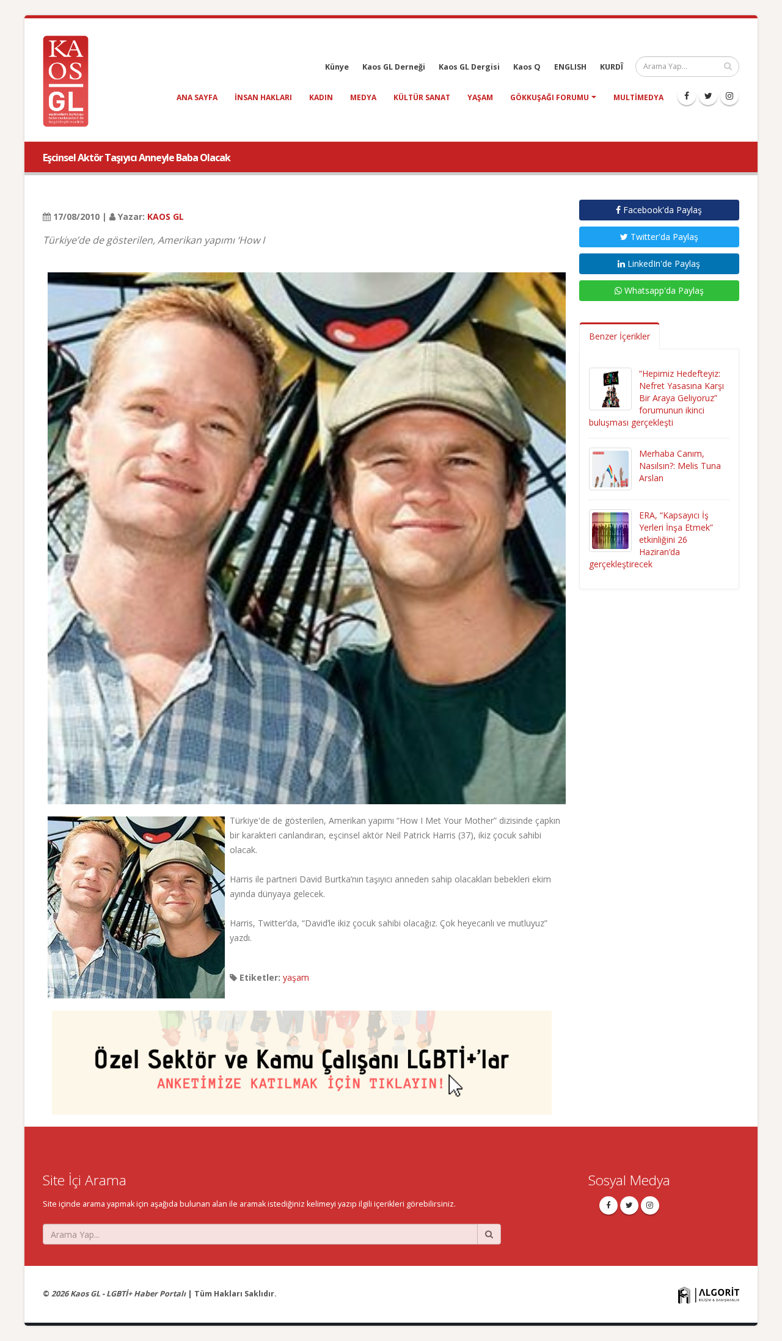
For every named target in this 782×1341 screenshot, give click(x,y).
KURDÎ (611, 67)
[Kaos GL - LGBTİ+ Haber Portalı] (70, 80)
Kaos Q (527, 67)
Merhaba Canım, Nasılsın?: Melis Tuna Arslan (680, 466)
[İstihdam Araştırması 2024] (302, 1057)
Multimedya (638, 97)
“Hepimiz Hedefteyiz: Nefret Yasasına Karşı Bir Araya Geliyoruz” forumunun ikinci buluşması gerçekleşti (656, 398)
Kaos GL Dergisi (469, 67)
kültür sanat (421, 97)
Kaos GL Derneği (393, 67)
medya (363, 97)
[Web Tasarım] (708, 1295)
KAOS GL (165, 216)
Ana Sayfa (197, 97)
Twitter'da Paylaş (663, 236)
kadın (321, 97)
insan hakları (263, 97)
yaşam (480, 97)
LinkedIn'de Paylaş (662, 263)
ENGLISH (570, 67)
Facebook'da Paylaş (661, 210)
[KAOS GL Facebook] (687, 96)
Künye (337, 67)
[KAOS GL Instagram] (729, 96)
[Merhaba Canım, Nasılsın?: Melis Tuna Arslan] (610, 468)
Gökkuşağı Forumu (549, 97)
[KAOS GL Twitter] (708, 96)
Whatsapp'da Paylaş (663, 290)
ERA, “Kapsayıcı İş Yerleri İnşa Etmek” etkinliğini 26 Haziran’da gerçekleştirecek (651, 539)
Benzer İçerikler (619, 336)
